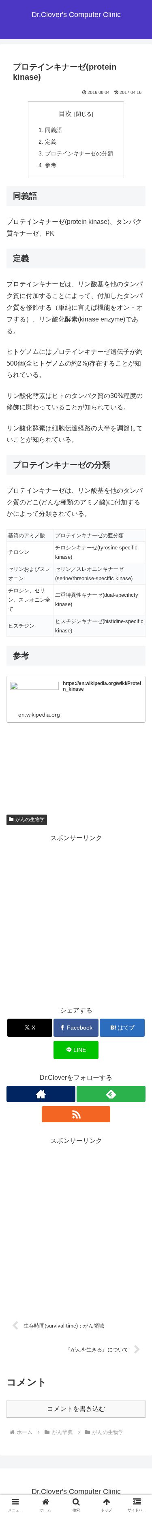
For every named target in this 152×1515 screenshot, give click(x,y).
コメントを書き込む (76, 1408)
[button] (136, 1167)
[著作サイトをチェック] (40, 1094)
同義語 (53, 130)
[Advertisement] (76, 920)
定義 (50, 141)
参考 (50, 165)
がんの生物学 (30, 819)
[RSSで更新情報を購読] (76, 1114)
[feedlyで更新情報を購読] (111, 1094)
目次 (65, 113)
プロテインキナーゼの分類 (79, 153)
